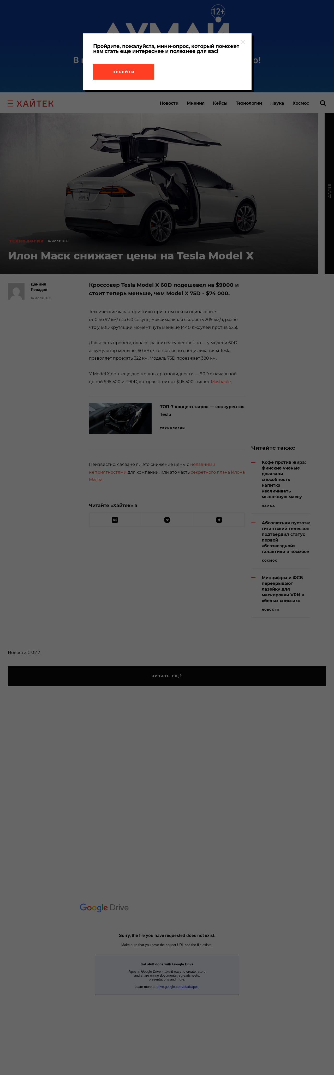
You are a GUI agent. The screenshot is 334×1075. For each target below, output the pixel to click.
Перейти (123, 72)
